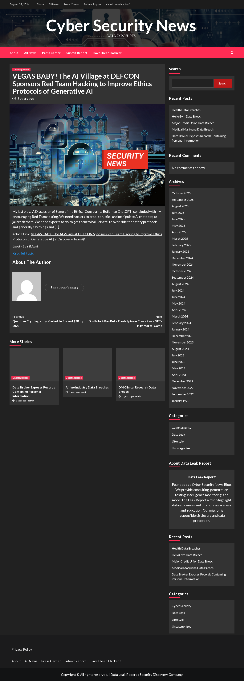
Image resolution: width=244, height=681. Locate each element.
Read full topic (23, 253)
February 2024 (181, 323)
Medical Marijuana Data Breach (193, 129)
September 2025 (183, 199)
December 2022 (182, 381)
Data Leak (178, 434)
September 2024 (183, 277)
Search (175, 68)
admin (31, 400)
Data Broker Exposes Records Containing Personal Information (33, 391)
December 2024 (182, 258)
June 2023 (178, 361)
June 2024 (178, 297)
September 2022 (183, 394)
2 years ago (128, 396)
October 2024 (181, 271)
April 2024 (179, 310)
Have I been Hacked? (118, 4)
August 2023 (180, 349)
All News (54, 4)
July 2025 (178, 212)
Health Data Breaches (186, 110)
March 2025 (180, 238)
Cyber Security (181, 427)
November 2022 (182, 387)
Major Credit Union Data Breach (193, 123)
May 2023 (178, 368)
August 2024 (180, 284)
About (40, 4)
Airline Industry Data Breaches (87, 387)
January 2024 (180, 329)
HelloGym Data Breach (187, 116)
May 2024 (178, 303)
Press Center (71, 4)
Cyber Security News (121, 25)
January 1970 (180, 400)
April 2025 (179, 232)
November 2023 (182, 342)
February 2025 (181, 245)
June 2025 (178, 219)
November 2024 (182, 264)
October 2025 (181, 193)
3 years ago (25, 98)
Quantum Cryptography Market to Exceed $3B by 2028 (47, 321)
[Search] (232, 52)
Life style (178, 441)
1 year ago (21, 400)
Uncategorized (21, 69)
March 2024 (180, 316)
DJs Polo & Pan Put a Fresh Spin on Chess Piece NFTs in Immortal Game (125, 321)
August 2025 (180, 206)
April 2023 (179, 374)
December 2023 (182, 336)
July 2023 (178, 355)
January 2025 (180, 251)
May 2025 (178, 225)
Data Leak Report (123, 674)
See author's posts (64, 287)
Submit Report (92, 4)
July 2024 (178, 290)
